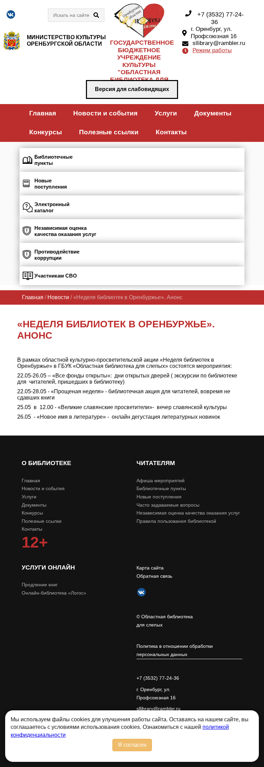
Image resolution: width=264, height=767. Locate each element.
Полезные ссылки (109, 132)
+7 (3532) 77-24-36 (157, 678)
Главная (42, 113)
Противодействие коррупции (56, 255)
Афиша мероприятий (160, 480)
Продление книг (40, 584)
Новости (58, 297)
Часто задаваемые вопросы (167, 505)
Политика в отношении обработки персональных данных (174, 650)
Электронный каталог (51, 207)
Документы (212, 113)
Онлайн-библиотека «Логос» (54, 593)
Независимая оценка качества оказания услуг (65, 231)
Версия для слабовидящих (132, 89)
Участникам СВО (55, 276)
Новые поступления (50, 184)
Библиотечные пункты (53, 160)
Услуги (166, 113)
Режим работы (212, 50)
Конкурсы (45, 132)
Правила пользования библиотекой (176, 521)
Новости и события (105, 113)
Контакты (171, 132)
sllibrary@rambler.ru (218, 43)
